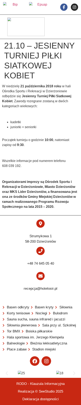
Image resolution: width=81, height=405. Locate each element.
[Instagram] (46, 361)
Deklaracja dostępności (40, 399)
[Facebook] (34, 361)
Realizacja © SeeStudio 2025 (40, 391)
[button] (6, 373)
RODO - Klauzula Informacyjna (40, 384)
